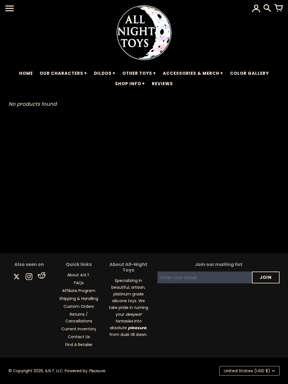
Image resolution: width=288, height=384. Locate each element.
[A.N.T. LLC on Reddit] (41, 277)
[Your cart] (278, 8)
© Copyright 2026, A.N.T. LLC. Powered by (56, 371)
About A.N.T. (78, 275)
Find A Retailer (79, 344)
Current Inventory (78, 329)
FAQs (79, 283)
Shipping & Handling (78, 298)
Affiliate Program (78, 290)
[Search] (267, 8)
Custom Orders (79, 306)
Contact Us (79, 337)
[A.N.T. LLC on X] (16, 277)
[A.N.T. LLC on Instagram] (29, 277)
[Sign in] (256, 8)
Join (266, 277)
